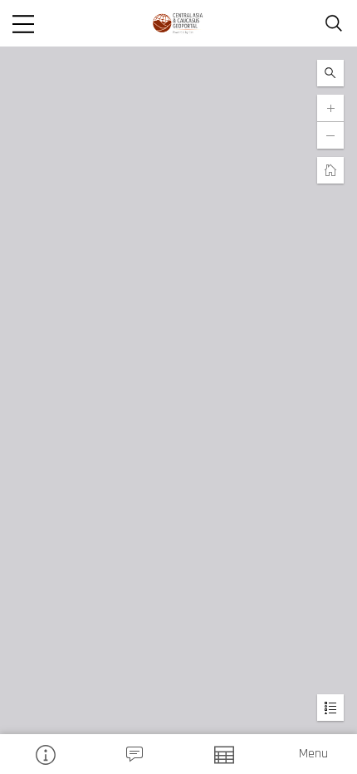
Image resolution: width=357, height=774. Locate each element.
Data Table (223, 754)
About (45, 754)
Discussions (134, 754)
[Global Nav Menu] (23, 23)
